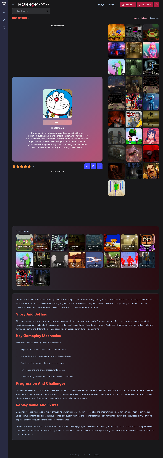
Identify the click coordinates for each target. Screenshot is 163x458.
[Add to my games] (93, 166)
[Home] (4, 13)
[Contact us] (4, 20)
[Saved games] (4, 27)
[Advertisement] (57, 51)
